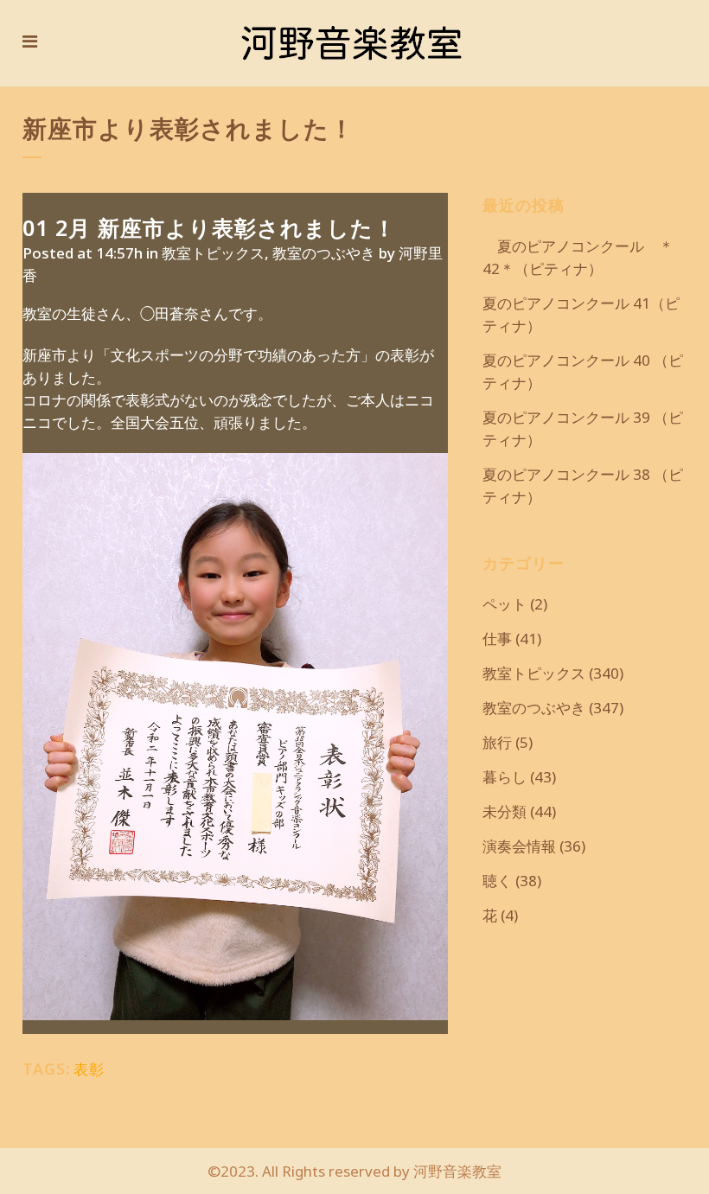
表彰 (89, 1069)
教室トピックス (213, 253)
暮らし (504, 777)
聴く (497, 881)
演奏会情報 (519, 846)
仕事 (497, 638)
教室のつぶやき (323, 253)
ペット (504, 604)
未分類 (504, 811)
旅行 (497, 742)
